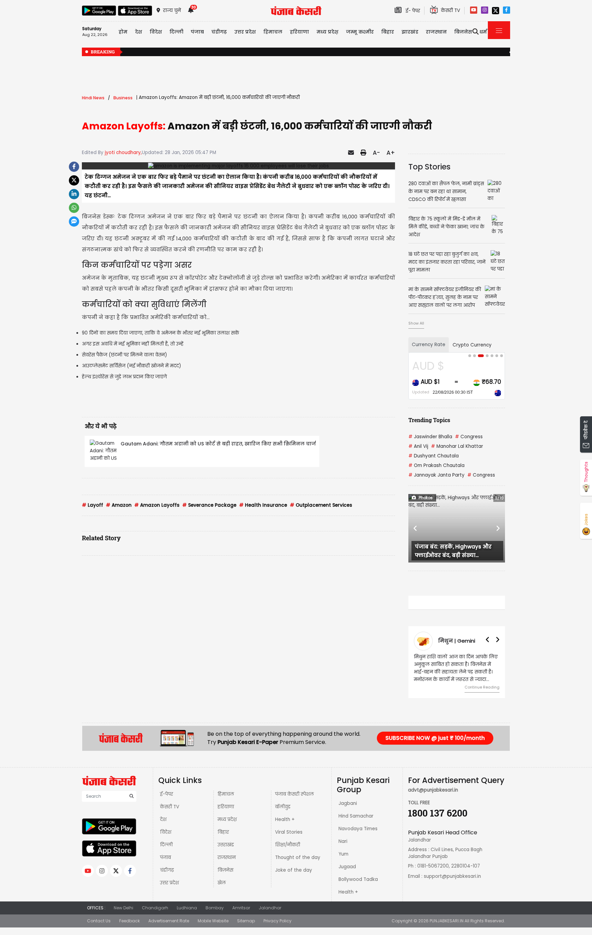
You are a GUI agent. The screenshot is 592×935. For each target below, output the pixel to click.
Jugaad (347, 866)
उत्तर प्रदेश (245, 31)
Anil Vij (418, 446)
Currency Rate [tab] (428, 344)
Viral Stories (289, 832)
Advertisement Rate (168, 921)
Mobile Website (213, 921)
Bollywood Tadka (358, 879)
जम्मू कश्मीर (360, 31)
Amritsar (241, 908)
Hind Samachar (355, 816)
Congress (469, 436)
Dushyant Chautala (433, 456)
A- (376, 153)
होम (123, 31)
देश (163, 819)
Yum (343, 854)
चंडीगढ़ (167, 870)
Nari (342, 841)
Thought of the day (297, 857)
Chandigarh (155, 908)
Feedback (129, 921)
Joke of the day (293, 870)
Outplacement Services (321, 505)
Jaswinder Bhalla (430, 436)
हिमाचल (226, 794)
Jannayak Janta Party (436, 475)
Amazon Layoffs (157, 505)
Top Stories (429, 166)
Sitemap (246, 921)
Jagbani (347, 803)
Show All (416, 323)
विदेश (165, 832)
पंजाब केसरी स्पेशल (294, 794)
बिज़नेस (225, 870)
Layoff (92, 505)
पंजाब (165, 857)
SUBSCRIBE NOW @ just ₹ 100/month (435, 738)
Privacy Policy (277, 921)
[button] (415, 528)
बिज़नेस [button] (463, 31)
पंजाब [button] (197, 31)
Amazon (119, 505)
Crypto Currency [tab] (472, 345)
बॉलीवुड (283, 807)
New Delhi (123, 908)
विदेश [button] (156, 31)
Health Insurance (263, 505)
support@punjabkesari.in (452, 876)
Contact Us (99, 921)
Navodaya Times (358, 828)
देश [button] (138, 31)
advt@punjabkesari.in (433, 790)
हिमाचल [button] (272, 31)
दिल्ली (176, 31)
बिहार (387, 31)
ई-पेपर (166, 794)
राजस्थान (227, 857)
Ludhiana (187, 908)
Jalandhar (270, 908)
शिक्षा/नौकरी (287, 845)
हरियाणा (226, 807)
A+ (390, 153)
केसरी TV (169, 807)
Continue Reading (482, 687)
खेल (222, 883)
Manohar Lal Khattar (457, 446)
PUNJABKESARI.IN (447, 921)
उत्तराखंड (226, 845)
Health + (285, 819)
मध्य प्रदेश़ (327, 31)
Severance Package (209, 505)
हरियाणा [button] (299, 31)
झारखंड (410, 31)
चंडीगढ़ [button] (219, 31)
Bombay (215, 908)
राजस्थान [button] (436, 31)
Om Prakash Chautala (436, 465)
